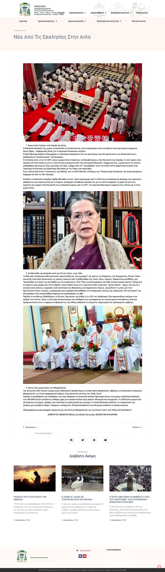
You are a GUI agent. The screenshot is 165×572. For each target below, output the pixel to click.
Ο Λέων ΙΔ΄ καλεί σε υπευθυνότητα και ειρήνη (77, 498)
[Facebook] (80, 556)
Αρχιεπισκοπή (76, 21)
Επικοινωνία (139, 21)
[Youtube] (84, 556)
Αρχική (23, 21)
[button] (71, 440)
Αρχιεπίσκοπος (46, 21)
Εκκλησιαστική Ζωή (108, 21)
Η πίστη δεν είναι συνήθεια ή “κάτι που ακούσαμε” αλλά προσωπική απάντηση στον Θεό (129, 499)
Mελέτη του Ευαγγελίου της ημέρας (30, 498)
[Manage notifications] (159, 567)
